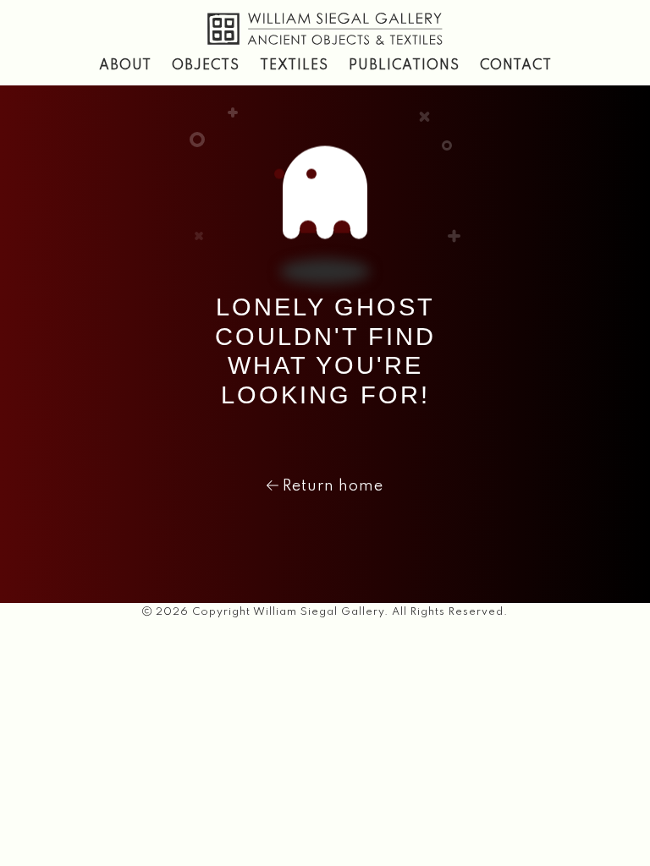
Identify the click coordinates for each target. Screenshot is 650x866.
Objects (206, 66)
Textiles (294, 66)
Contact (516, 66)
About (125, 66)
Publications (404, 66)
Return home (330, 486)
